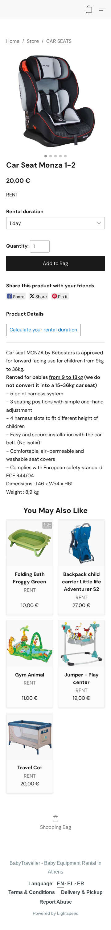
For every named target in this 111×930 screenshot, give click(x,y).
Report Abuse (55, 902)
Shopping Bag (55, 827)
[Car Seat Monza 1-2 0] (55, 101)
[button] (88, 9)
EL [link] (70, 883)
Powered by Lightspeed (56, 913)
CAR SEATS (59, 41)
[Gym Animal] (29, 643)
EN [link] (60, 883)
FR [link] (80, 883)
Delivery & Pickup (82, 892)
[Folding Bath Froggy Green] (29, 543)
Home (12, 41)
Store (33, 41)
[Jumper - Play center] (81, 643)
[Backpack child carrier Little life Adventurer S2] (81, 543)
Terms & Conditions (31, 892)
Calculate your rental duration (43, 329)
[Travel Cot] (29, 736)
